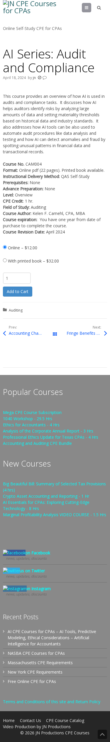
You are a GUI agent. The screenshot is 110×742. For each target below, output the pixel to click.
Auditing (16, 310)
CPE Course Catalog (65, 720)
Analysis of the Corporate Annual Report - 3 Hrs (48, 431)
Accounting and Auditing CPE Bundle (37, 443)
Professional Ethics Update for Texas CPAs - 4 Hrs (50, 437)
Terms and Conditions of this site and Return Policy (51, 701)
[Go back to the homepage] (32, 12)
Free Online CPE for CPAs (32, 681)
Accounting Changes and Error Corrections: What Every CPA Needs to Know (32, 333)
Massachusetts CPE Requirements (40, 662)
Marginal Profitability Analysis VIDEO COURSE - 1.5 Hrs (54, 514)
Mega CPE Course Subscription (32, 412)
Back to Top (102, 734)
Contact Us (30, 720)
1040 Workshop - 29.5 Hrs (27, 418)
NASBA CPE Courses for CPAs (36, 653)
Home (9, 720)
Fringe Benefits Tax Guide (87, 333)
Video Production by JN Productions (37, 726)
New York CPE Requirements (35, 672)
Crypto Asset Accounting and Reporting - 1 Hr (46, 496)
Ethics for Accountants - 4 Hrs (31, 425)
